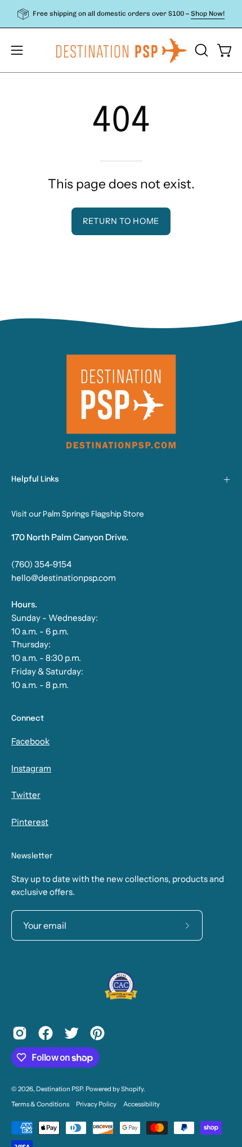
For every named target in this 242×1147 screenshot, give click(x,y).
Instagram (31, 768)
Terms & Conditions (40, 1104)
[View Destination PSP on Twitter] (71, 1033)
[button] (200, 50)
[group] (121, 14)
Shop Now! (208, 13)
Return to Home (121, 221)
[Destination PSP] (121, 50)
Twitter (26, 794)
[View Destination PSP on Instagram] (19, 1033)
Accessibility (141, 1104)
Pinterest (29, 822)
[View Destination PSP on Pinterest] (97, 1033)
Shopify (132, 1089)
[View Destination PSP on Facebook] (45, 1033)
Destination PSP (59, 1089)
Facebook (30, 741)
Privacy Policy (96, 1104)
